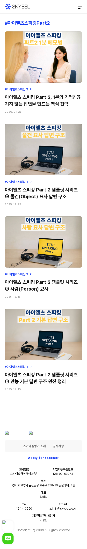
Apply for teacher (43, 458)
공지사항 (58, 446)
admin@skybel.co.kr (62, 508)
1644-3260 (24, 508)
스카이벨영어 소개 (34, 446)
